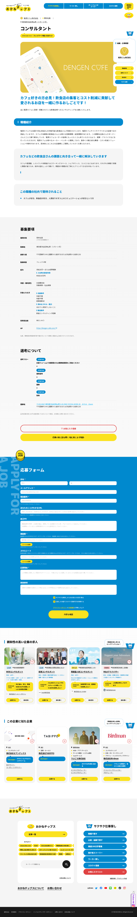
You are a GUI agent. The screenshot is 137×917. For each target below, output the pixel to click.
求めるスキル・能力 (45, 304)
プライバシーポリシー (60, 608)
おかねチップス (20, 809)
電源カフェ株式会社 (124, 57)
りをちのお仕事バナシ (47, 845)
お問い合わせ (54, 888)
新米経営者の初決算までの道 (47, 854)
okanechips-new (25, 845)
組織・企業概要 (122, 43)
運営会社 (6, 912)
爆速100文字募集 (95, 846)
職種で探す (92, 833)
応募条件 (41, 293)
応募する (13, 700)
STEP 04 (41, 392)
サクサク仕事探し (53, 6)
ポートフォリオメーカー (93, 6)
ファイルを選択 (26, 544)
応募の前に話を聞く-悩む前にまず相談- (68, 437)
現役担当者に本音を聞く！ (63, 845)
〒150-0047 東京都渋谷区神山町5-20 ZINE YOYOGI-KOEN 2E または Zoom (64, 404)
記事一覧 (32, 834)
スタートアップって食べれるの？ (48, 850)
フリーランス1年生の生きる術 (28, 854)
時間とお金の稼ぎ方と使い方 (28, 850)
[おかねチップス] (18, 7)
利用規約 (71, 608)
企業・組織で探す (95, 840)
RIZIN (36, 845)
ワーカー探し (74, 6)
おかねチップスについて (31, 888)
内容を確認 (68, 614)
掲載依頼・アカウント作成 (118, 878)
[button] (133, 891)
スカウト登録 (113, 6)
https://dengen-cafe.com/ (46, 328)
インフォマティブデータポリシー (43, 912)
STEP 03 (41, 381)
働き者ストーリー (95, 852)
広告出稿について (65, 878)
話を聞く (26, 700)
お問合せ (68, 854)
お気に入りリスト (95, 871)
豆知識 (60, 854)
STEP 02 (41, 370)
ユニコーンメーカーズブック (68, 850)
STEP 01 (41, 359)
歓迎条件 (41, 310)
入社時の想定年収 (44, 273)
